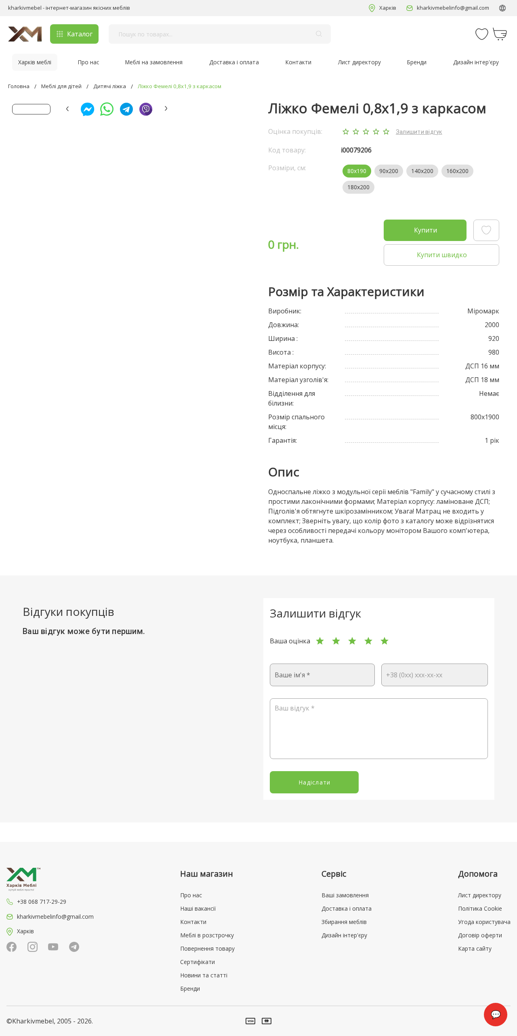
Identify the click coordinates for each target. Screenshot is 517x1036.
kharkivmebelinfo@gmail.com (453, 7)
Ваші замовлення (345, 895)
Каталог (79, 34)
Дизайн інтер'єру (476, 62)
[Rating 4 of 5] (368, 641)
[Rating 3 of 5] (352, 641)
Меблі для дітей (61, 86)
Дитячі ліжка (109, 86)
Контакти (298, 62)
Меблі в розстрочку (207, 935)
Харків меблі (34, 62)
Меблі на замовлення (154, 62)
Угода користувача (484, 922)
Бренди (417, 62)
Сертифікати (197, 962)
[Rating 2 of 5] (336, 641)
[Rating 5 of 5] (384, 641)
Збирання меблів (344, 922)
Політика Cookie (480, 908)
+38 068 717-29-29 (41, 901)
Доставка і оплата (234, 62)
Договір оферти (480, 935)
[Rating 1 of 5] (320, 641)
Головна (18, 86)
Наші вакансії (198, 908)
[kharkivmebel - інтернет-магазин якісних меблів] (25, 34)
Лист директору (359, 62)
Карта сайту (475, 948)
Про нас (88, 62)
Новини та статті (203, 975)
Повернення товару (207, 948)
